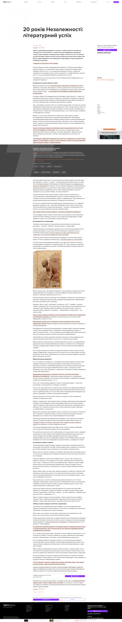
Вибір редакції (28, 610)
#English (27, 611)
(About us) (31, 605)
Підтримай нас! (67, 605)
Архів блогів (67, 609)
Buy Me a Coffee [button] (46, 172)
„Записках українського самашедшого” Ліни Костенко (61, 522)
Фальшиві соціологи (49, 607)
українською (10, 618)
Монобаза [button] (56, 172)
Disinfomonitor (48, 610)
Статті (27, 606)
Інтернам (47, 611)
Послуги (47, 606)
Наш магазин (67, 606)
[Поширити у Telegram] (43, 47)
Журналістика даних (49, 605)
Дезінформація (48, 609)
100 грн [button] (35, 166)
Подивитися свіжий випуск (104, 52)
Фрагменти (28, 607)
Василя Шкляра (44, 184)
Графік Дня (67, 607)
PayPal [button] (64, 172)
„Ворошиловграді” (55, 142)
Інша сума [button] (57, 166)
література (40, 592)
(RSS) (29, 606)
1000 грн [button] (49, 166)
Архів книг (67, 610)
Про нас (27, 605)
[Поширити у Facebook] (40, 47)
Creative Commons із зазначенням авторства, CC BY (13, 617)
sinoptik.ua (99, 113)
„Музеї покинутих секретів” (41, 142)
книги (35, 592)
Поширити (35, 48)
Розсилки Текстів (29, 609)
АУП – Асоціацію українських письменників (69, 239)
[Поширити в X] (41, 47)
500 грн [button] (42, 166)
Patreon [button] (36, 172)
